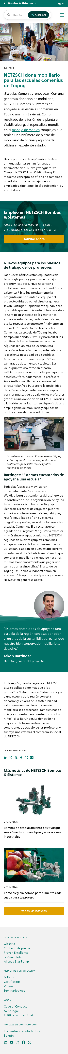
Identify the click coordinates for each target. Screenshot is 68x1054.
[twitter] (29, 1042)
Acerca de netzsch (15, 937)
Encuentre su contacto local (22, 1031)
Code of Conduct (15, 1006)
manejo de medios (26, 129)
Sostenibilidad (13, 957)
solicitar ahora (34, 239)
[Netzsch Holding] (5, 3)
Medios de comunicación (19, 970)
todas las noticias (34, 911)
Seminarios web (14, 990)
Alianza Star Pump (16, 961)
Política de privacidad (18, 1015)
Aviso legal (11, 1011)
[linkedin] (6, 1042)
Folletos (9, 977)
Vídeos (8, 986)
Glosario (9, 944)
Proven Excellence (16, 952)
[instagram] (17, 1042)
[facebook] (23, 1042)
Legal (7, 999)
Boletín (9, 1035)
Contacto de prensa (17, 948)
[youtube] (12, 1042)
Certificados (12, 981)
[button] (11, 445)
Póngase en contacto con (20, 1024)
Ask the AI (40, 14)
